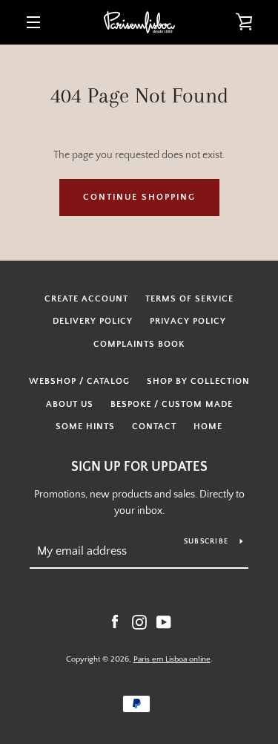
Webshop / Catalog (79, 381)
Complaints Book (139, 344)
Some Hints (85, 426)
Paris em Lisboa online (172, 659)
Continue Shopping (139, 197)
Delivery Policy (93, 321)
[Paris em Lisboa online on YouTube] (163, 621)
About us (69, 404)
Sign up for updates (139, 467)
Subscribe (206, 542)
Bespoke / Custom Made (171, 404)
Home (207, 426)
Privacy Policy (188, 321)
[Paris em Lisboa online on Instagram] (139, 621)
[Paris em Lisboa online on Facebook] (114, 621)
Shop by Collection (198, 381)
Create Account (86, 299)
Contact (154, 426)
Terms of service (189, 299)
